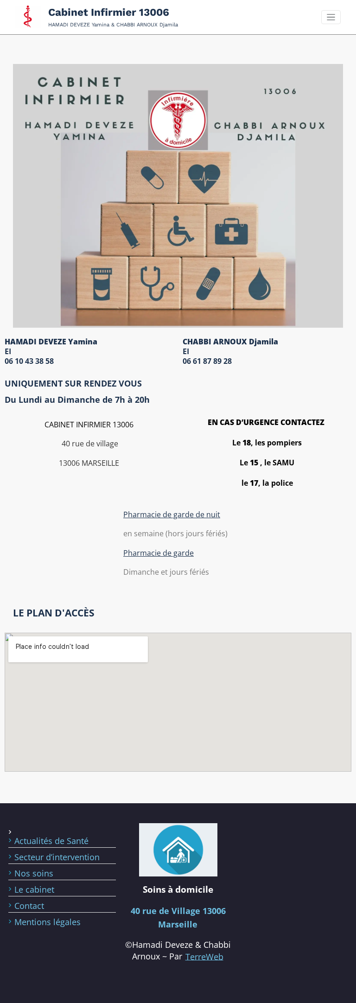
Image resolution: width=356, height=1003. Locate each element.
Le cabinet (34, 889)
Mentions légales (47, 921)
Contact (29, 905)
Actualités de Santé (51, 840)
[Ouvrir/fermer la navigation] (331, 17)
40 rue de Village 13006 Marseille (178, 917)
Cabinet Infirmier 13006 (108, 12)
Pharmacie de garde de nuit (171, 514)
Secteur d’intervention (57, 857)
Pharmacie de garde (158, 553)
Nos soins (33, 873)
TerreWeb (204, 956)
